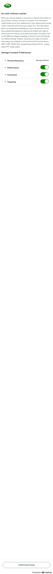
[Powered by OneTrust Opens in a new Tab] (42, 572)
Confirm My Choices (26, 565)
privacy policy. (15, 47)
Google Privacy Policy (29, 44)
